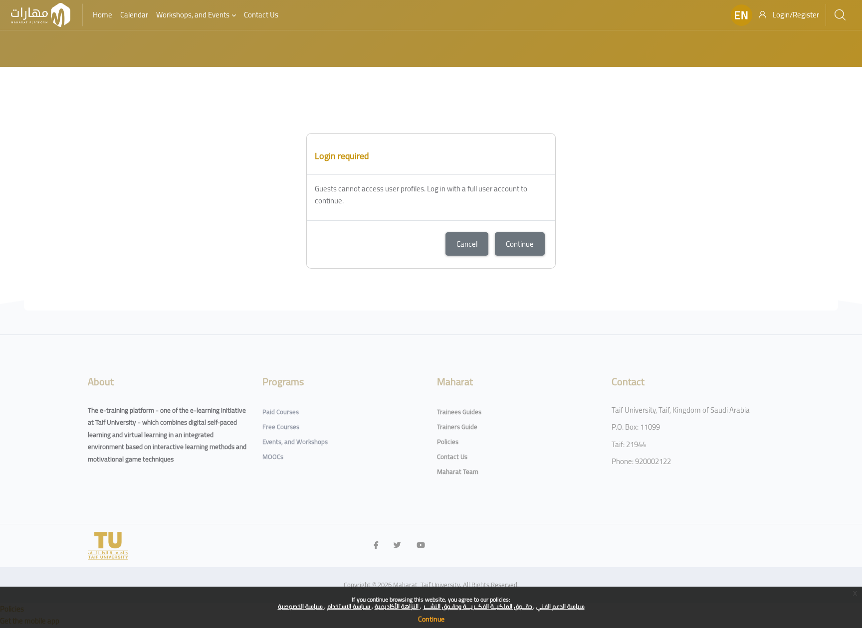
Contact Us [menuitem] (261, 14)
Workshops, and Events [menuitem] (192, 14)
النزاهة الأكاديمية (397, 606)
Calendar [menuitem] (134, 14)
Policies (447, 442)
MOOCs (272, 457)
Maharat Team (457, 471)
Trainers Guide (457, 427)
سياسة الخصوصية (301, 606)
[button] (741, 15)
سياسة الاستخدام (349, 606)
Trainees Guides (459, 412)
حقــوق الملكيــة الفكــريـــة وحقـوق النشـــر (478, 606)
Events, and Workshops (295, 442)
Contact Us (452, 457)
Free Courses (280, 427)
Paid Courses (280, 412)
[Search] (840, 15)
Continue (431, 619)
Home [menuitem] (102, 14)
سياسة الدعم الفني (560, 606)
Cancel (466, 244)
